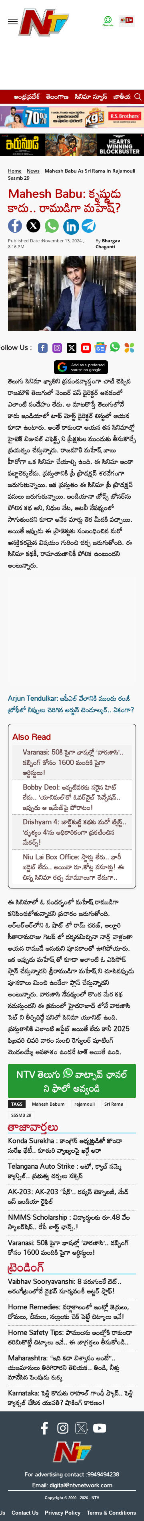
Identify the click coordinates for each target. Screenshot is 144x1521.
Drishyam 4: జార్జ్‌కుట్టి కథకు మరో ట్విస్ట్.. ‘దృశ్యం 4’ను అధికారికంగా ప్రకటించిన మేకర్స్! (74, 832)
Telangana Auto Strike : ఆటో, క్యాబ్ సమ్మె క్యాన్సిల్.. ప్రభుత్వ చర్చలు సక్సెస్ (65, 1171)
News (33, 170)
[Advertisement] (72, 627)
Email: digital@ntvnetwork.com (72, 1485)
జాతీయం (125, 96)
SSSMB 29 (21, 1115)
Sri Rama (113, 1104)
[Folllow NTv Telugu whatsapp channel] (108, 21)
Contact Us (25, 1513)
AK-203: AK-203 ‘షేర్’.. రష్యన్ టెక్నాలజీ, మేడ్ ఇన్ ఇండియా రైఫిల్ (68, 1196)
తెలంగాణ (57, 96)
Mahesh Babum (48, 1104)
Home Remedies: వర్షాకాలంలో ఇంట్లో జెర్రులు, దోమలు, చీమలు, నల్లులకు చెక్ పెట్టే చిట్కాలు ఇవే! (68, 1311)
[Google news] (100, 349)
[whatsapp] (53, 227)
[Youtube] (86, 350)
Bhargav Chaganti (108, 244)
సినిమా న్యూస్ (91, 96)
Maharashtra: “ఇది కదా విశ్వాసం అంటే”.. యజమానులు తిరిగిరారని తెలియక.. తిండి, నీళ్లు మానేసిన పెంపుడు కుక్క (64, 1367)
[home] (4, 96)
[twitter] (34, 227)
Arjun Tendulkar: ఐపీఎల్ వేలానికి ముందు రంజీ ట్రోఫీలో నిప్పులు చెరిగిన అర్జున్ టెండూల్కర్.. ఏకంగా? (71, 704)
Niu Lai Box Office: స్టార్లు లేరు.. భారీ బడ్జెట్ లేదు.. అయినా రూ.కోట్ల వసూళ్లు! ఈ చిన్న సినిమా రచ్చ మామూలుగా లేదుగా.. (73, 867)
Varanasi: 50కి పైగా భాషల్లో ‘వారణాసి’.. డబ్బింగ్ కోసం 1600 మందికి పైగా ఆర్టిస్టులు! (73, 762)
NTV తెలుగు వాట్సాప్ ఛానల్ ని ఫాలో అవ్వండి (72, 1081)
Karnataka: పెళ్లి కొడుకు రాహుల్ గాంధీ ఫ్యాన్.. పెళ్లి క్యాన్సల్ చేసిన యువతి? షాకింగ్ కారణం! (70, 1397)
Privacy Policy (62, 1513)
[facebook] (16, 227)
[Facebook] (43, 350)
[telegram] (90, 227)
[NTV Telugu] (43, 21)
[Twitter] (71, 350)
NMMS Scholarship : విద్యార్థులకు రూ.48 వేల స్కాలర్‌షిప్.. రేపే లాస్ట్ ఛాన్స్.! (69, 1222)
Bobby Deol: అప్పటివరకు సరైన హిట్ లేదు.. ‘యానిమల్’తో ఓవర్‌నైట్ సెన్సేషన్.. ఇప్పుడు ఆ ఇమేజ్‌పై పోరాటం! (71, 797)
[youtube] (99, 1430)
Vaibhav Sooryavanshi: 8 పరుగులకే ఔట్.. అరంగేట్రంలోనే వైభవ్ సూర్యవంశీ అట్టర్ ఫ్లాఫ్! (65, 1286)
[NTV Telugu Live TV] (127, 21)
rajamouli (84, 1104)
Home (15, 170)
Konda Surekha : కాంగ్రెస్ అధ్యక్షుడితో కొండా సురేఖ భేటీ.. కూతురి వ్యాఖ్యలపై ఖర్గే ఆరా (65, 1145)
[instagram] (62, 1430)
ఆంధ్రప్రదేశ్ (27, 96)
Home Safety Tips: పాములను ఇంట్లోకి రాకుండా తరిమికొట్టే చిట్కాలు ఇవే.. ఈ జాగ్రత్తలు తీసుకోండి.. (70, 1337)
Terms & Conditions (111, 1513)
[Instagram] (57, 350)
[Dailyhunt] (129, 350)
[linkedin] (71, 227)
